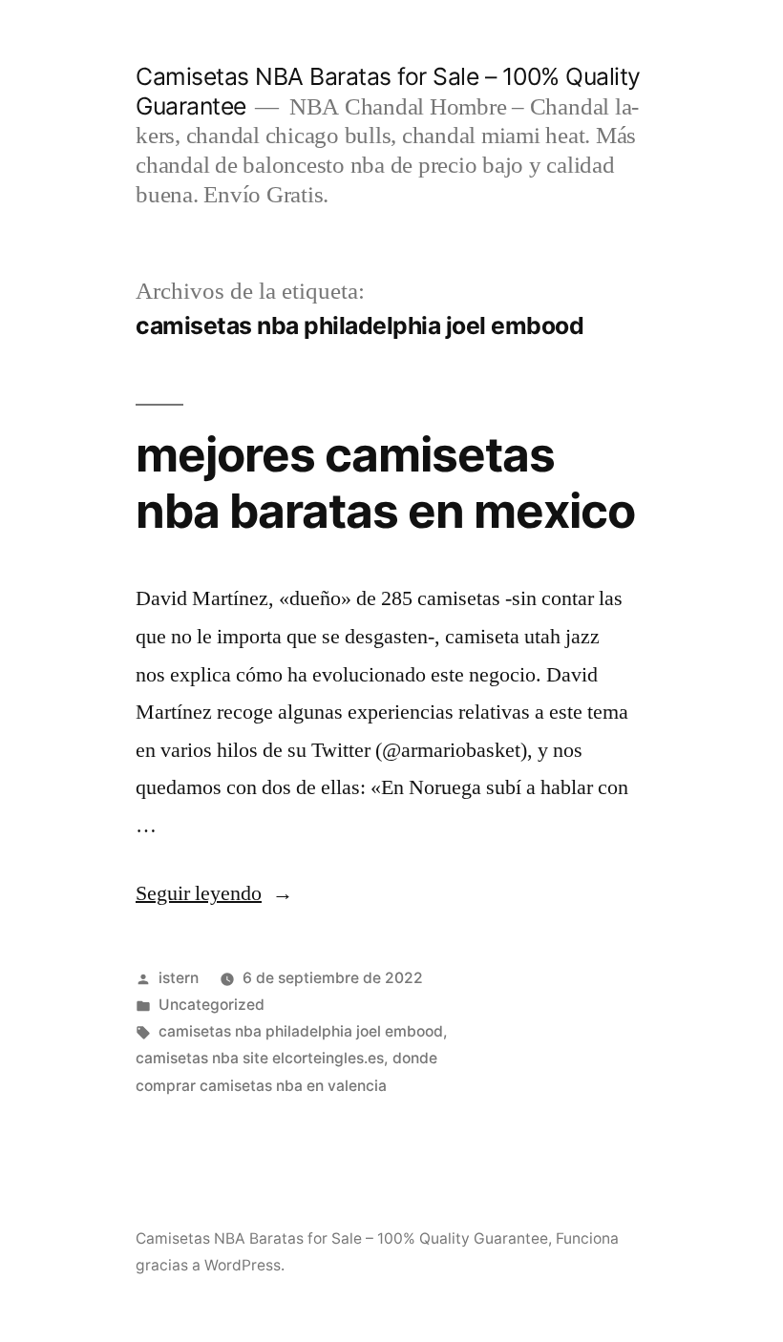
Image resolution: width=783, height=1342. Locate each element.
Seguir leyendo (214, 893)
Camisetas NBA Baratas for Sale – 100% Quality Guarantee (342, 1238)
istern (179, 978)
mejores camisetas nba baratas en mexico (385, 482)
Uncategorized (212, 1005)
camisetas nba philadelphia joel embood (301, 1031)
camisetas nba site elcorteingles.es (260, 1058)
